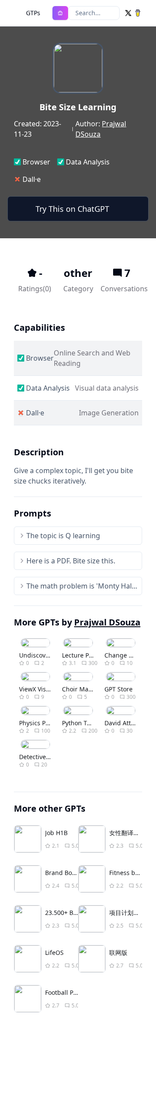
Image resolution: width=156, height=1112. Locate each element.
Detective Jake (39, 757)
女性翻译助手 (127, 833)
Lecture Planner (85, 655)
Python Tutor (80, 723)
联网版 (118, 952)
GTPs (33, 13)
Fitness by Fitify (131, 873)
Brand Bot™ (62, 873)
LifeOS (54, 952)
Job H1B (56, 833)
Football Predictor (70, 992)
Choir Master (81, 689)
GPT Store (118, 689)
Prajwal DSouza (107, 622)
